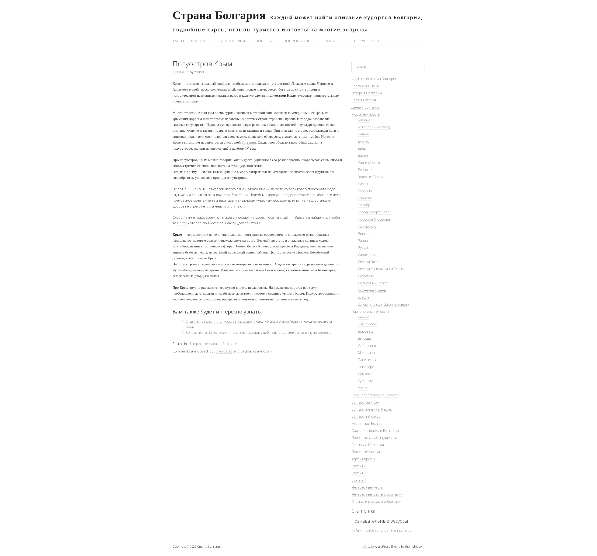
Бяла (362, 148)
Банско (363, 317)
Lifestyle (368, 546)
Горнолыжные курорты (370, 311)
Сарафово (366, 254)
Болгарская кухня (365, 402)
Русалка (364, 247)
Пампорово (367, 324)
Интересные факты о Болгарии (212, 343)
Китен (363, 183)
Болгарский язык (365, 86)
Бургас (363, 141)
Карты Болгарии (189, 41)
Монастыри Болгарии (369, 423)
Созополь (366, 276)
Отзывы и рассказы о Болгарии (377, 501)
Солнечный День (372, 290)
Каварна (365, 190)
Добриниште (369, 345)
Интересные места (366, 487)
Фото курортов (363, 41)
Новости (264, 41)
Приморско (367, 226)
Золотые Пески (370, 176)
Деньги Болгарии (365, 107)
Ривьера (365, 233)
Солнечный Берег (372, 283)
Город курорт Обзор (375, 212)
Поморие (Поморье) (374, 219)
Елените (365, 169)
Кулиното (365, 380)
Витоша (364, 338)
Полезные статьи (365, 451)
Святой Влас (368, 261)
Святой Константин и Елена (381, 268)
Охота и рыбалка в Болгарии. (375, 430)
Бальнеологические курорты (375, 395)
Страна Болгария (219, 16)
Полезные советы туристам (374, 437)
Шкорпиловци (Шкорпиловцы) (383, 304)
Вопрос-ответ (298, 41)
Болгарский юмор (366, 416)
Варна (363, 155)
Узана (363, 388)
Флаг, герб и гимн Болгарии (374, 78)
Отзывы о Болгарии (367, 444)
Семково (365, 373)
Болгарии (249, 142)
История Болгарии (366, 93)
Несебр (364, 205)
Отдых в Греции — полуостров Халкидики (221, 321)
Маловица (366, 352)
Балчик (363, 134)
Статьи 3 (358, 473)
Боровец (365, 331)
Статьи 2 (358, 466)
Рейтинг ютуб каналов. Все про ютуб (382, 530)
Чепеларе (366, 366)
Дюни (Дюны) (369, 162)
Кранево (365, 198)
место (182, 223)
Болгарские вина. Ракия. (371, 409)
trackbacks (224, 351)
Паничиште (367, 359)
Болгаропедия (230, 41)
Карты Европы (363, 459)
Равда (363, 240)
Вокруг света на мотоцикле (209, 332)
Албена (364, 120)
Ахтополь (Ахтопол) (374, 127)
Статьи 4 (358, 480)
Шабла (363, 297)
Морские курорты (365, 114)
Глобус (330, 41)
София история (364, 100)
